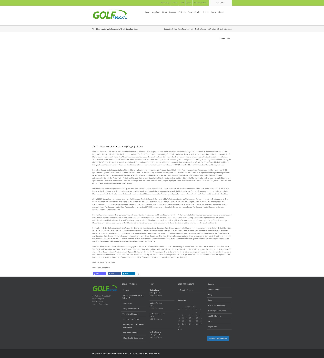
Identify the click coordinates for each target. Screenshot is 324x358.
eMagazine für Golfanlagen (133, 338)
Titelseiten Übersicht (131, 314)
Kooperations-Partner (131, 319)
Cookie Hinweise (214, 316)
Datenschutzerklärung (216, 305)
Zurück (222, 38)
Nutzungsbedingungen (217, 311)
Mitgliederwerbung (130, 333)
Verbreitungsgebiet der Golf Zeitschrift (133, 296)
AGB (209, 321)
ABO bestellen (213, 289)
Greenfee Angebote (187, 290)
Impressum (212, 327)
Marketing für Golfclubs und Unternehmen (133, 326)
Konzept (126, 290)
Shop (210, 295)
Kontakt (211, 284)
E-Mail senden (97, 301)
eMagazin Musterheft (131, 309)
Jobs (210, 300)
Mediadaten (127, 303)
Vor (228, 38)
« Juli (180, 329)
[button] (231, 12)
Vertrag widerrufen (218, 338)
